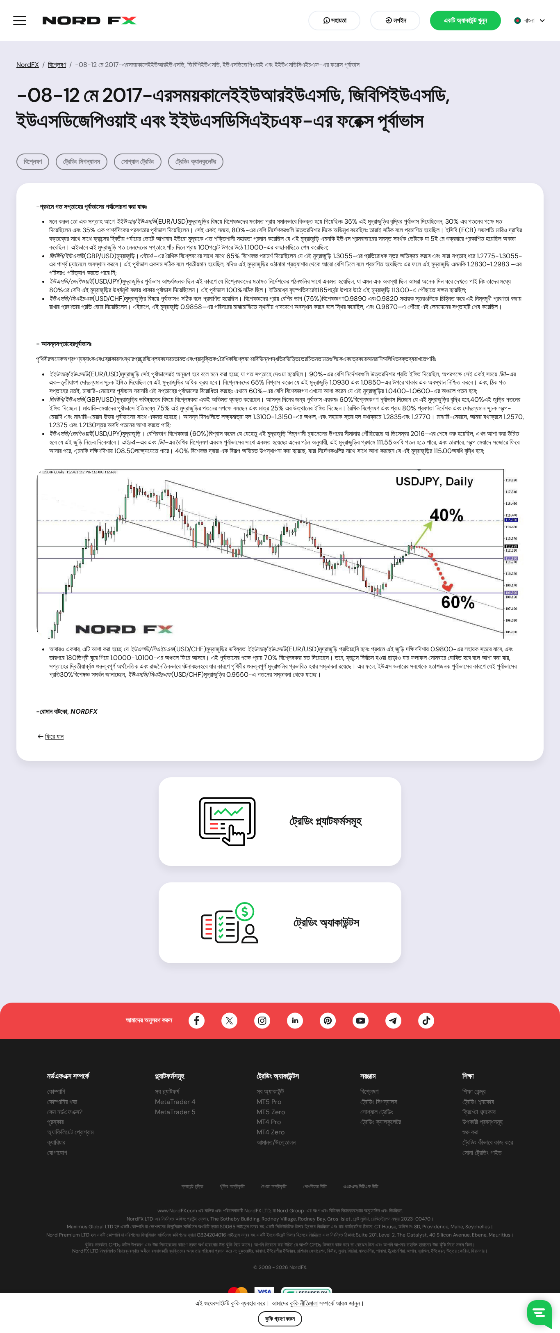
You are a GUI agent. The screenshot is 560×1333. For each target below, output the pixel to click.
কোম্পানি (56, 1091)
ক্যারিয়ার (56, 1142)
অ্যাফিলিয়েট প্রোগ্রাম (70, 1132)
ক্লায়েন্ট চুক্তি (192, 1187)
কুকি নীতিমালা (304, 1303)
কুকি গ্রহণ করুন (280, 1318)
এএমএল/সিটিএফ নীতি (360, 1187)
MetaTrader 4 (175, 1101)
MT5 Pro (269, 1101)
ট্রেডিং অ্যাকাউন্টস (326, 922)
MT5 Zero (271, 1112)
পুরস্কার (55, 1122)
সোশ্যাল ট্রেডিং (137, 161)
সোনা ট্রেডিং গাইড (482, 1152)
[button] (20, 20)
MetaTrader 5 (175, 1112)
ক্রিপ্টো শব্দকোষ (479, 1112)
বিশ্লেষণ (57, 64)
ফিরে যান (54, 737)
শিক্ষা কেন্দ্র (473, 1091)
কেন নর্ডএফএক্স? (64, 1112)
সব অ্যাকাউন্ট (270, 1091)
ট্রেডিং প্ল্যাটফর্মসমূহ (325, 821)
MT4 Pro (269, 1122)
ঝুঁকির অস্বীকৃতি (232, 1187)
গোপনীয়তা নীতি (315, 1187)
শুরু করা (470, 1132)
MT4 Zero (271, 1132)
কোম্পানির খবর (62, 1101)
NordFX (27, 64)
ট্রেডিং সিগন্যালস (81, 161)
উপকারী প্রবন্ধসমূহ (482, 1122)
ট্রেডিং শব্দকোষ (478, 1101)
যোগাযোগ (57, 1152)
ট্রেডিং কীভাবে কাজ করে (487, 1142)
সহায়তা (338, 20)
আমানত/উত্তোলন (276, 1142)
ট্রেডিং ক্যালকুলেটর (195, 161)
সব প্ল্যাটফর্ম (167, 1091)
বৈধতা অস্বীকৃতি (274, 1187)
